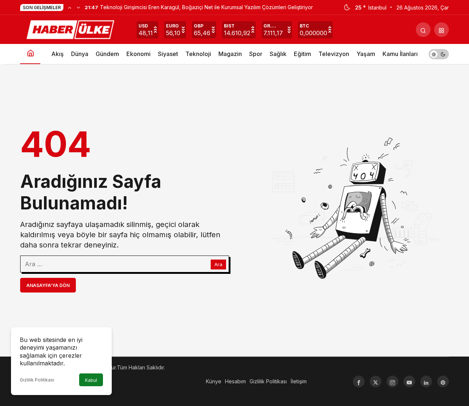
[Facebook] (359, 381)
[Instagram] (392, 381)
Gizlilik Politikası (37, 380)
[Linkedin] (426, 381)
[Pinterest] (443, 381)
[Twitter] (375, 381)
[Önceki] (69, 7)
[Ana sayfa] (30, 54)
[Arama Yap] (423, 29)
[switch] (439, 54)
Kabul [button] (91, 380)
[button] (441, 29)
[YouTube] (409, 381)
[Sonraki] (78, 7)
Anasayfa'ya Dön (48, 285)
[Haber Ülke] (71, 29)
